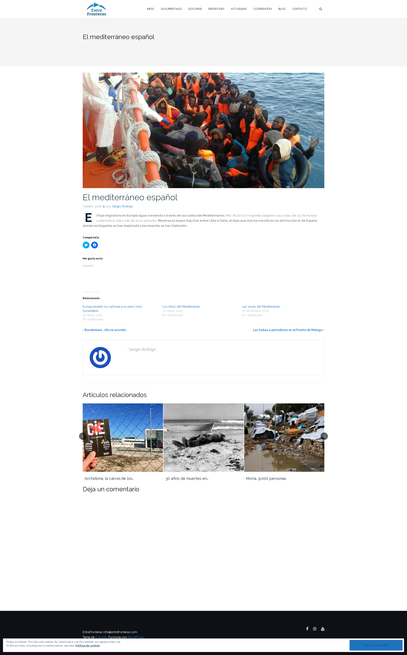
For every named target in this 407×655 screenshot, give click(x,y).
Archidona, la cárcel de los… (109, 478)
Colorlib (101, 637)
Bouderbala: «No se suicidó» (106, 330)
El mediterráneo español (130, 197)
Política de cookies (87, 645)
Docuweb (195, 8)
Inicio (150, 8)
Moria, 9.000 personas (266, 478)
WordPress (136, 637)
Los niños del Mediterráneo (181, 306)
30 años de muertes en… (187, 478)
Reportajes (216, 8)
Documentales (171, 8)
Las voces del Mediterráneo (261, 306)
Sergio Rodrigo (122, 206)
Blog (281, 8)
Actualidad (239, 8)
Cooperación (262, 8)
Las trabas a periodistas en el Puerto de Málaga (287, 330)
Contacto (299, 8)
